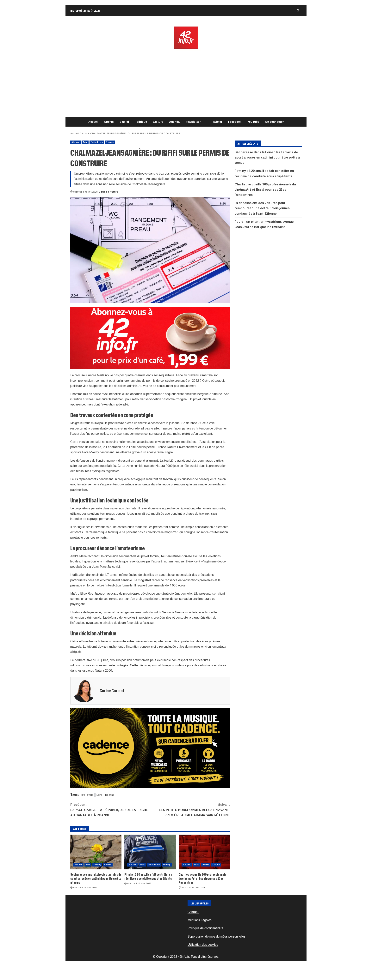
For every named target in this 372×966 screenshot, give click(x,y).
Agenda (174, 121)
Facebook (234, 121)
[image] (150, 337)
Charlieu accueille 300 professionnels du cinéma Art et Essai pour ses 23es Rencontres (204, 852)
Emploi (124, 121)
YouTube (253, 121)
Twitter (217, 121)
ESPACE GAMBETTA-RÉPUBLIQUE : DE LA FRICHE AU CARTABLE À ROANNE (109, 810)
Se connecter (274, 121)
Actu (85, 142)
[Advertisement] (186, 83)
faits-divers (87, 794)
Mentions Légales (200, 920)
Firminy (97, 865)
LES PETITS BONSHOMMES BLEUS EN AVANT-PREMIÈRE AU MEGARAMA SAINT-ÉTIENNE (194, 810)
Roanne (110, 142)
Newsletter (193, 121)
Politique (141, 121)
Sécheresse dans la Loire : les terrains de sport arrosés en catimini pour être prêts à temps (95, 852)
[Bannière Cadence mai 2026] (150, 748)
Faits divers (97, 142)
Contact (193, 912)
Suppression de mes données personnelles (216, 936)
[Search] (298, 10)
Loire (99, 794)
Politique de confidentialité (205, 928)
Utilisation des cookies (203, 944)
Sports (109, 121)
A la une (75, 142)
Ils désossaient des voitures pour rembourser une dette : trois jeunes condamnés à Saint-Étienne (262, 208)
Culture (158, 121)
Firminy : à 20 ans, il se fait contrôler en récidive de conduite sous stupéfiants (150, 852)
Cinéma (205, 865)
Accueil (93, 121)
